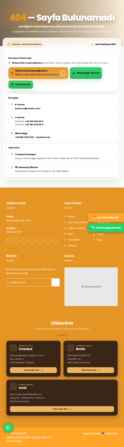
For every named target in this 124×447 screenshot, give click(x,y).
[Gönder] (56, 282)
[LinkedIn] (40, 240)
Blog (99, 239)
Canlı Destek (23, 84)
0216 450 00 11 (14, 232)
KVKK (70, 234)
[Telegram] (32, 240)
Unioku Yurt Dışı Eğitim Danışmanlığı (27, 437)
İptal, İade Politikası (78, 222)
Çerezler (72, 245)
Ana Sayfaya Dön (105, 44)
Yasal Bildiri (73, 239)
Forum (100, 234)
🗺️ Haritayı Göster (91, 286)
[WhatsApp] (9, 240)
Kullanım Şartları (76, 228)
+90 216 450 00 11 (34, 121)
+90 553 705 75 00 (24, 137)
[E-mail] (55, 240)
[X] (48, 240)
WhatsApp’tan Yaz (88, 72)
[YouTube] (24, 240)
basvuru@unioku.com (27, 108)
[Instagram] (17, 240)
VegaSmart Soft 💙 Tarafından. (100, 433)
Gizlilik (70, 216)
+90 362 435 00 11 (34, 124)
